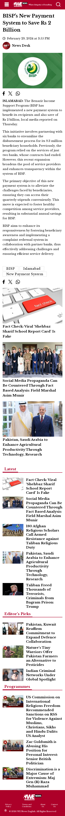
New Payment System (24, 274)
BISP (10, 269)
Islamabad (32, 269)
